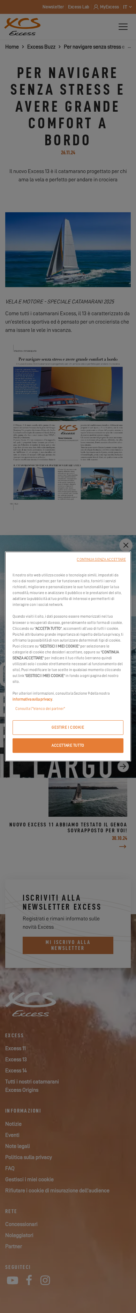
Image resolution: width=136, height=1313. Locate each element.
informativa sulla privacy (32, 699)
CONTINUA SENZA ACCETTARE (101, 559)
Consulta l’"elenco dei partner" (40, 709)
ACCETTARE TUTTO (68, 745)
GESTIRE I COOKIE (68, 727)
